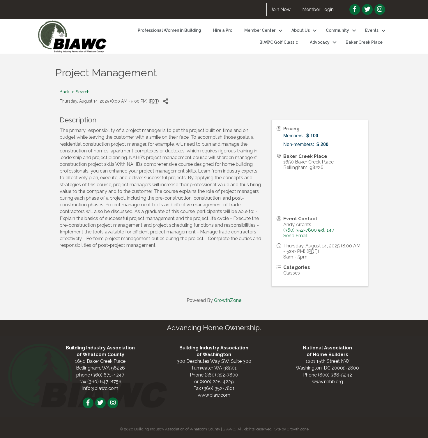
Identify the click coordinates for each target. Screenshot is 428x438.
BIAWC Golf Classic (278, 42)
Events (372, 30)
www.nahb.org (327, 381)
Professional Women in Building (169, 30)
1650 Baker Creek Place (100, 361)
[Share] (165, 101)
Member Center (259, 30)
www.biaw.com (214, 395)
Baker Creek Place (364, 42)
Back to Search (74, 91)
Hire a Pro (222, 30)
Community (337, 30)
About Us (300, 30)
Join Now (281, 9)
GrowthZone (227, 300)
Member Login (318, 9)
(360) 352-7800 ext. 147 (308, 230)
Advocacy (320, 42)
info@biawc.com (100, 388)
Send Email (295, 235)
